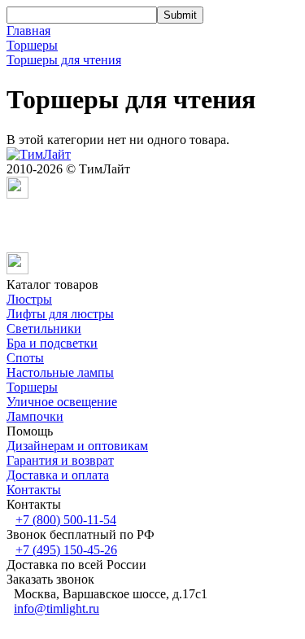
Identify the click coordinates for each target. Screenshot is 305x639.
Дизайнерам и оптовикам (77, 446)
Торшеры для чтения (64, 60)
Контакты (34, 490)
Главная (28, 30)
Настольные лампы (60, 372)
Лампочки (35, 416)
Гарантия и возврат (60, 460)
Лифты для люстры (60, 314)
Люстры (29, 299)
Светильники (44, 328)
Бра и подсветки (52, 343)
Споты (25, 358)
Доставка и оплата (58, 475)
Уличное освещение (62, 402)
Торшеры (32, 45)
